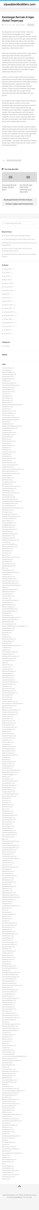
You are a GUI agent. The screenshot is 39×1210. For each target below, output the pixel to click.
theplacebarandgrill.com (9, 886)
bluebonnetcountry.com (9, 441)
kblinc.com (5, 568)
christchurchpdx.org (8, 733)
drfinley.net (5, 1140)
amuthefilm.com (7, 740)
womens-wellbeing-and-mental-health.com (14, 626)
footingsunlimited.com (9, 1002)
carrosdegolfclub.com (8, 505)
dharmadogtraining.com (9, 1159)
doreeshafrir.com (7, 768)
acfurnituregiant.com (8, 389)
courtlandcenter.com (8, 878)
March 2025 (7, 301)
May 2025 (6, 294)
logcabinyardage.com (8, 946)
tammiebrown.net (7, 807)
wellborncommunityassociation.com (13, 469)
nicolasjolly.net (6, 744)
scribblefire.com (7, 647)
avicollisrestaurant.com (9, 882)
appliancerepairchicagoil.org (10, 419)
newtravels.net (6, 409)
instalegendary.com (8, 424)
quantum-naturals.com (9, 1101)
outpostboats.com (7, 669)
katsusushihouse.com (8, 751)
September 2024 (8, 323)
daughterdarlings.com (8, 379)
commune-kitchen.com (9, 738)
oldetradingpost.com (8, 490)
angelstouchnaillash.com (9, 589)
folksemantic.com (7, 551)
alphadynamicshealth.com (10, 1125)
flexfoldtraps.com (7, 987)
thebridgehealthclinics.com (10, 933)
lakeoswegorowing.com (9, 1146)
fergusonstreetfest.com (9, 1106)
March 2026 (7, 279)
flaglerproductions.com (9, 723)
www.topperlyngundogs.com (10, 977)
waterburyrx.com (7, 888)
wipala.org (5, 662)
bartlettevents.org (7, 480)
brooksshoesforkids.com (9, 923)
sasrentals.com (6, 598)
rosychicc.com (6, 667)
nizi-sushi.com (6, 800)
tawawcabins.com (7, 548)
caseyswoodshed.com (9, 899)
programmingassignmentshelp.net (12, 404)
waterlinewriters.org (8, 936)
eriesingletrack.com (8, 570)
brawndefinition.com (8, 725)
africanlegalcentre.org (8, 748)
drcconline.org (6, 884)
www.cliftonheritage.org (9, 1020)
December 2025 (8, 290)
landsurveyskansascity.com (10, 998)
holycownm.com (7, 865)
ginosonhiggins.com (8, 826)
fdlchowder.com (7, 1011)
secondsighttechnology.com (10, 600)
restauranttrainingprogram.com (11, 617)
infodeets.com (6, 381)
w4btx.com (5, 587)
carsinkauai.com (7, 1116)
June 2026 (7, 276)
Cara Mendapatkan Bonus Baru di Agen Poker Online (19, 239)
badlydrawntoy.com (8, 955)
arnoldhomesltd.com (8, 527)
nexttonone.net (6, 961)
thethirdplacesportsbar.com (10, 1071)
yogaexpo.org (6, 650)
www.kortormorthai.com (9, 992)
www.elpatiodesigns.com (9, 1080)
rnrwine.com (5, 1144)
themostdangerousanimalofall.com (12, 703)
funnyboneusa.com (8, 854)
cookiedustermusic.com (9, 856)
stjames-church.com (8, 764)
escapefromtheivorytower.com (11, 516)
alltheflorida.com (7, 1112)
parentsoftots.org (7, 940)
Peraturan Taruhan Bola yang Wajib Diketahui (17, 235)
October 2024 (8, 319)
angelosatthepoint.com (9, 893)
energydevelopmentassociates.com (12, 508)
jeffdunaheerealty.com (8, 981)
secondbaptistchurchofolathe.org (12, 1153)
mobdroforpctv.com (8, 677)
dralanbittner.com (7, 561)
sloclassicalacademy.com (10, 714)
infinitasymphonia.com (9, 746)
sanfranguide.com (7, 695)
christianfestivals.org (8, 817)
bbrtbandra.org (6, 439)
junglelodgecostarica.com (10, 815)
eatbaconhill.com (7, 402)
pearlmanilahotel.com (8, 445)
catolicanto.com (7, 637)
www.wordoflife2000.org (9, 544)
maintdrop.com (6, 447)
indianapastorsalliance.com (10, 895)
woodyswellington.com (9, 1075)
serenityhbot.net (6, 964)
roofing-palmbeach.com (9, 523)
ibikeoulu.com (6, 776)
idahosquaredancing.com (9, 546)
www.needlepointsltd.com (9, 1013)
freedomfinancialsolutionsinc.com (12, 985)
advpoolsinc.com (7, 890)
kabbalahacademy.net (8, 591)
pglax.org (4, 839)
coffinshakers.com (7, 779)
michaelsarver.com (7, 602)
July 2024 (6, 330)
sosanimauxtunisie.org (9, 452)
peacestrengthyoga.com (9, 983)
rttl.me (4, 1164)
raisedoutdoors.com (8, 536)
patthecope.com (7, 908)
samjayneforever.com (8, 1108)
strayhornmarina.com (8, 720)
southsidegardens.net (8, 1065)
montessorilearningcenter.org (11, 1103)
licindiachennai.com (8, 376)
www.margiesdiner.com (9, 1009)
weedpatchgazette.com (9, 566)
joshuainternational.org (9, 966)
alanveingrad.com (7, 824)
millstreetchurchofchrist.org (10, 1118)
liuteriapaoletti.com (7, 843)
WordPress (18, 1197)
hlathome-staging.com (9, 607)
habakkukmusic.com (8, 959)
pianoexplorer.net (7, 1063)
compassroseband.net (9, 914)
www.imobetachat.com (9, 951)
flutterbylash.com (7, 1127)
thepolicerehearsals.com (9, 705)
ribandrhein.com (7, 632)
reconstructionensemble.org (10, 858)
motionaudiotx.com (8, 1161)
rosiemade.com (6, 574)
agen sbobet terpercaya (14, 160)
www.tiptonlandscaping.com (10, 1028)
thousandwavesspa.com (9, 875)
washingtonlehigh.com (9, 1035)
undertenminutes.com (8, 391)
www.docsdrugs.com (8, 1007)
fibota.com (5, 1084)
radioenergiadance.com (9, 458)
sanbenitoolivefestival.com (10, 682)
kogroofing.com (7, 454)
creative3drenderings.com (10, 942)
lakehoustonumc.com (8, 957)
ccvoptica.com (6, 1032)
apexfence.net (6, 1179)
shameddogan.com (8, 938)
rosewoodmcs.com (8, 1050)
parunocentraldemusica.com (10, 1088)
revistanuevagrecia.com (9, 761)
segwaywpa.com (7, 929)
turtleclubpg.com (7, 869)
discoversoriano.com (8, 688)
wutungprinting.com (8, 828)
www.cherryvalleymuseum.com (11, 486)
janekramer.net (6, 798)
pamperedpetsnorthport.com (10, 572)
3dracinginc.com (7, 699)
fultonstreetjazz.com (8, 477)
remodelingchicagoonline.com (11, 1024)
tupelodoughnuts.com (8, 576)
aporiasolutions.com (8, 927)
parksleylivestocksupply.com (10, 656)
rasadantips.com (7, 396)
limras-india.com (7, 370)
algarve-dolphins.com (8, 822)
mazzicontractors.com (9, 1069)
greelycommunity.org (8, 753)
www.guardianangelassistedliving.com (13, 1090)
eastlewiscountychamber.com (11, 710)
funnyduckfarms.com (8, 1131)
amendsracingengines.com (10, 989)
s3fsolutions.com (7, 512)
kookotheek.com (7, 460)
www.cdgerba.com (7, 1086)
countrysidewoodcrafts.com (10, 417)
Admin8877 (21, 25)
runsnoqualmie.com (8, 1004)
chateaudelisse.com (8, 467)
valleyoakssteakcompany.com (11, 897)
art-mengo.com (6, 802)
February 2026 (8, 283)
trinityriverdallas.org (8, 641)
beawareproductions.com (10, 772)
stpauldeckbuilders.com (19, 4)
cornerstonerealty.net (8, 1054)
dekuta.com (5, 1043)
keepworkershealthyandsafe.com (12, 426)
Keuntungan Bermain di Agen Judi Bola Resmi (9, 187)
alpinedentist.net (6, 456)
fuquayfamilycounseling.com (11, 1149)
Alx (31, 1197)
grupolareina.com (7, 484)
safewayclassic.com (8, 415)
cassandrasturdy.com (8, 680)
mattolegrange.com (8, 813)
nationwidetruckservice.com (10, 867)
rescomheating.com (8, 1166)
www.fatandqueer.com (8, 994)
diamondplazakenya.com (9, 1095)
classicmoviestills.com (9, 684)
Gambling (31, 25)
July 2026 (6, 272)
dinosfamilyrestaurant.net (9, 499)
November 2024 (8, 315)
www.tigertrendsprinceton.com (11, 972)
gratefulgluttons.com (8, 675)
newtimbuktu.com (7, 398)
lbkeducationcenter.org (9, 639)
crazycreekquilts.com (8, 729)
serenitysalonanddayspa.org (10, 385)
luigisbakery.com (7, 1037)
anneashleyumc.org (8, 996)
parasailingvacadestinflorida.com (12, 1121)
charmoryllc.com (7, 697)
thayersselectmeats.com (9, 925)
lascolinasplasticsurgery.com (11, 1017)
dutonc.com (5, 809)
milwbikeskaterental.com (9, 832)
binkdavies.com (6, 731)
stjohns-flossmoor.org (9, 852)
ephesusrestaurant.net (8, 1073)
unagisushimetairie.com (9, 432)
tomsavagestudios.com (9, 624)
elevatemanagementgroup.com (11, 1136)
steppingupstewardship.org (10, 1030)
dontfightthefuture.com (9, 525)
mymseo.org (6, 1155)
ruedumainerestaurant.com (10, 755)
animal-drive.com (7, 918)
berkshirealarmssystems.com (11, 557)
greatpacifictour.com (8, 871)
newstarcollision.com (8, 596)
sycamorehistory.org (8, 1052)
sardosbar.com (6, 553)
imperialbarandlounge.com (10, 533)
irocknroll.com (6, 542)
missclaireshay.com (8, 368)
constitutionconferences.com (11, 905)
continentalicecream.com (9, 727)
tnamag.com (6, 921)
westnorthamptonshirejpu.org (11, 473)
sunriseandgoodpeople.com (10, 845)
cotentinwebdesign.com (9, 488)
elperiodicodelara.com (8, 372)
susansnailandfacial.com (9, 968)
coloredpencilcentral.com (9, 529)
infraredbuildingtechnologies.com (12, 501)
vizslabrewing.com (7, 559)
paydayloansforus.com (9, 411)
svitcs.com (5, 910)
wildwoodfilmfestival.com (9, 471)
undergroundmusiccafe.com (10, 1174)
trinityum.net (5, 1067)
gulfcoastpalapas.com (9, 931)
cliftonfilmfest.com (7, 531)
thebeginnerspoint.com (9, 690)
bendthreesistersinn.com (9, 850)
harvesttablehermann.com (10, 503)
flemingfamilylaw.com (8, 1142)
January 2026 (8, 287)
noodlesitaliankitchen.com (10, 428)
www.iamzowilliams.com (9, 1058)
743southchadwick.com (9, 518)
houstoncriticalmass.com (10, 701)
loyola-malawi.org (7, 665)
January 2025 (8, 308)
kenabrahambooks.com (9, 736)
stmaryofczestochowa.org (10, 781)
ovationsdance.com (8, 630)
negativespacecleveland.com (10, 841)
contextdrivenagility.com (9, 774)
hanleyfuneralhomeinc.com (10, 581)
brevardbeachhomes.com (10, 514)
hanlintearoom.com (8, 1129)
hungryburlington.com (8, 792)
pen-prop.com (6, 970)
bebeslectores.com (7, 495)
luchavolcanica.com (8, 862)
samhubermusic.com (8, 1176)
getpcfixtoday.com (7, 437)
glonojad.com (6, 759)
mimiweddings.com (8, 1168)
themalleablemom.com (9, 787)
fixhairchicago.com (8, 901)
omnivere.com (6, 394)
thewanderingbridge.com (9, 785)
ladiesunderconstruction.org (10, 492)
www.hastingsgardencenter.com (11, 1060)
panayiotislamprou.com (9, 462)
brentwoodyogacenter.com (10, 1026)
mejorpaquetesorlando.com (10, 583)
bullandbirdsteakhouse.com (10, 1015)
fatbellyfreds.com (7, 1078)
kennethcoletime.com (8, 789)
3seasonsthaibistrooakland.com (12, 645)
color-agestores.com (8, 660)
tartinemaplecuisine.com (9, 796)
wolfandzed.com (7, 1041)
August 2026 (7, 269)
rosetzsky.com (6, 757)
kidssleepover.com (7, 406)
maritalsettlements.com (9, 830)
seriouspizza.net (7, 912)
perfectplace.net (6, 643)
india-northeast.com (8, 520)
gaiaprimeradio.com (8, 804)
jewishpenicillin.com (8, 622)
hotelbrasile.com (7, 475)
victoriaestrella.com (8, 873)
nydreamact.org (6, 430)
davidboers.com (7, 948)
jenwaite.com (6, 1133)
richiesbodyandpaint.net (9, 374)
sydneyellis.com (7, 613)
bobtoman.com (6, 449)
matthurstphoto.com (8, 1110)
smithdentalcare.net (8, 1172)
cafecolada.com (7, 686)
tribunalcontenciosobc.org (10, 712)
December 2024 (8, 312)
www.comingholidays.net (9, 693)
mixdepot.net (6, 1047)
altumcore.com (6, 916)
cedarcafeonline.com (8, 387)
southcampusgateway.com (10, 465)
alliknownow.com (7, 708)
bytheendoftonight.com (9, 671)
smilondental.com (7, 594)
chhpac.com (6, 1157)
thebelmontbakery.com (9, 413)
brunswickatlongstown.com (10, 794)
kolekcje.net (5, 634)
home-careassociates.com (10, 652)
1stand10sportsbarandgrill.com (11, 585)
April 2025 (7, 297)
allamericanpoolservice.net (10, 619)
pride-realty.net (6, 1123)
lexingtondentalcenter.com (10, 611)
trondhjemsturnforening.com (10, 1093)
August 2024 (7, 326)
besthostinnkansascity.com (10, 1170)
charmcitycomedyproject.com (11, 770)
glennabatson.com (7, 718)
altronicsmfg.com (7, 400)
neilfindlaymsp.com (8, 880)
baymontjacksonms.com (9, 835)
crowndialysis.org (7, 615)
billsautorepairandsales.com (10, 1099)
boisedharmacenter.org (9, 658)
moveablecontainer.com (9, 482)
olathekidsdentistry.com (9, 579)
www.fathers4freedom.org (10, 974)
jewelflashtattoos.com (8, 434)
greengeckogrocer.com (9, 604)
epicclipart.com (6, 443)
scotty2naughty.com (8, 766)
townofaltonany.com (8, 837)
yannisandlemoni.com (8, 564)
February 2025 (8, 305)
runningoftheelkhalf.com (9, 979)
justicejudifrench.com (8, 783)
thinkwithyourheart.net (8, 538)
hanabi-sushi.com (7, 1039)
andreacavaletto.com (8, 654)
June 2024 (7, 333)
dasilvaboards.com (8, 716)
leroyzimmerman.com (8, 1138)
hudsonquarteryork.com (9, 1082)
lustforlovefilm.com (8, 742)
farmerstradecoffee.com (9, 944)
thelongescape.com (8, 811)
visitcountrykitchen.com (9, 819)
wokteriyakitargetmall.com (10, 609)
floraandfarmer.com (8, 510)
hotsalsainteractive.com (9, 383)
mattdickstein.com (7, 953)
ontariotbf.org (6, 422)
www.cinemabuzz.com (9, 1045)
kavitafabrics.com (7, 860)
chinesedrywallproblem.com (10, 847)
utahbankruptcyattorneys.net (10, 540)
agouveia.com (6, 1151)
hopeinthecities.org (7, 673)
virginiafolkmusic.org (8, 628)
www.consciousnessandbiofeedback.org (14, 1056)
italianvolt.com (6, 555)
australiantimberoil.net (8, 497)
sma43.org (5, 1022)
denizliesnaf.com (7, 903)
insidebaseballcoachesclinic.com (12, 1114)
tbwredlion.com (6, 1097)
